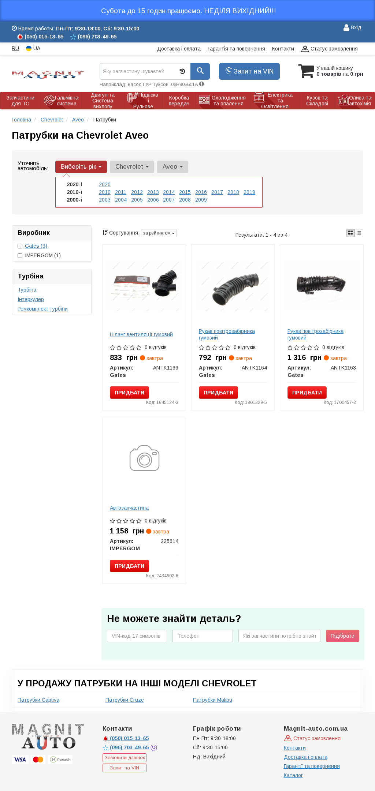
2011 (120, 192)
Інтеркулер (31, 299)
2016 (201, 192)
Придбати (129, 393)
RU (15, 48)
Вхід (355, 27)
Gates (36, 246)
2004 (121, 200)
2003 (105, 200)
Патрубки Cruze (124, 700)
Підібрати (342, 636)
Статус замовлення (333, 49)
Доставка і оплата (179, 49)
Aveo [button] (171, 166)
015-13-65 (129, 738)
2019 (249, 192)
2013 (153, 192)
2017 (217, 192)
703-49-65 (130, 747)
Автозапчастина (129, 508)
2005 (137, 200)
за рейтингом (157, 233)
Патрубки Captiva (38, 700)
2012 (137, 192)
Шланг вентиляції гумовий (141, 334)
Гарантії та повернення (312, 766)
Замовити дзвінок (125, 757)
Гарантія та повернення (236, 49)
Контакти (283, 49)
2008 (185, 200)
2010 (105, 192)
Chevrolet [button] (130, 166)
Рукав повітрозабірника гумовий (227, 334)
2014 (169, 192)
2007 (169, 200)
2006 (153, 200)
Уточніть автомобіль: (33, 165)
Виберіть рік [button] (79, 166)
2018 (233, 192)
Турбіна (27, 290)
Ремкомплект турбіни (43, 309)
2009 (201, 200)
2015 (185, 192)
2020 (105, 184)
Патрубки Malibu (212, 700)
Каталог (293, 775)
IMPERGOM (43, 255)
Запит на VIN (253, 71)
